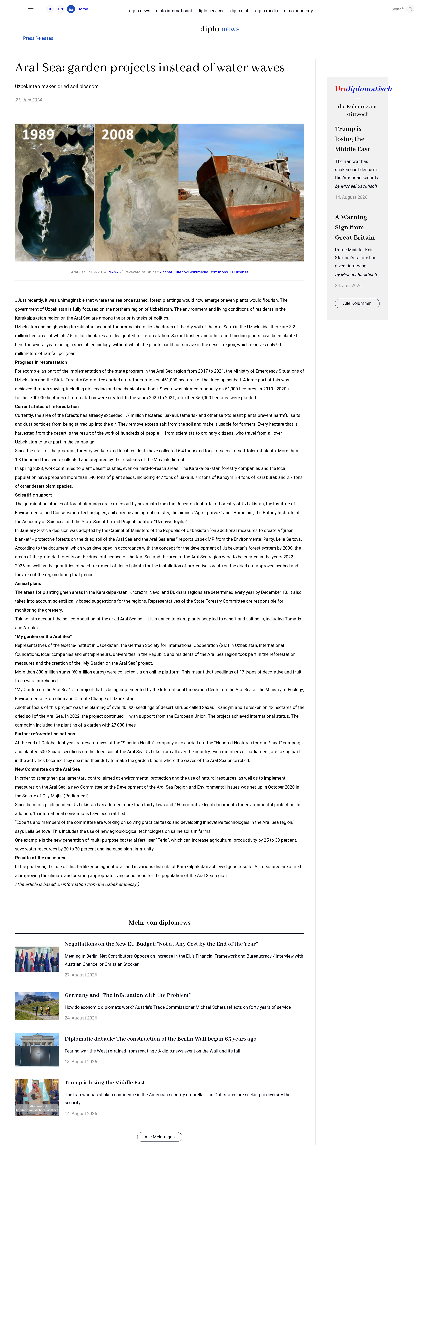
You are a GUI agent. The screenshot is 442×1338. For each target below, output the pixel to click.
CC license (239, 272)
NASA (113, 272)
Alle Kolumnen (357, 303)
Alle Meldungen (160, 1136)
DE (50, 9)
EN (60, 9)
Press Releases (38, 38)
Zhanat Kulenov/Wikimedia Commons (194, 272)
